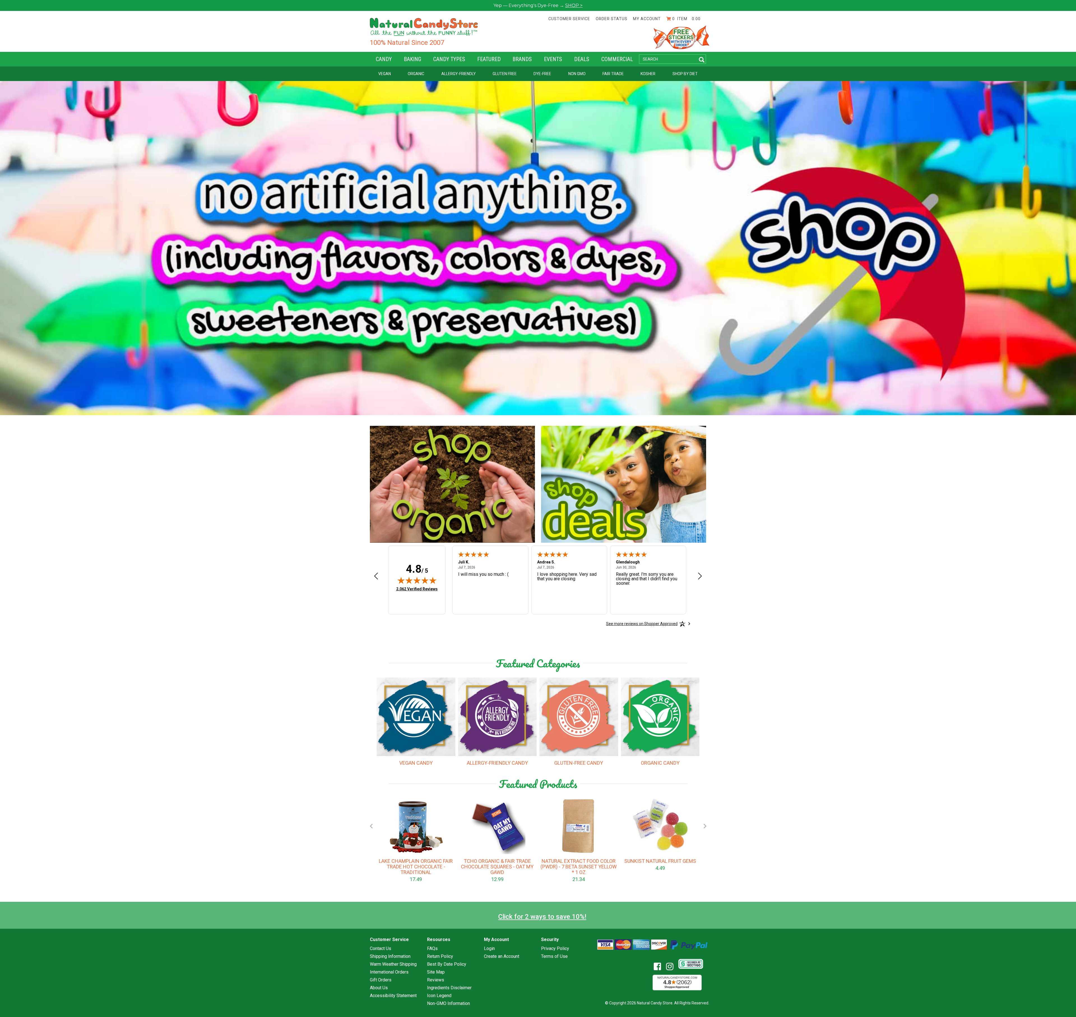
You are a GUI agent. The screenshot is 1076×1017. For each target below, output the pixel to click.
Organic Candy (660, 763)
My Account (647, 19)
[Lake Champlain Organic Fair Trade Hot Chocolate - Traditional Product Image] (416, 826)
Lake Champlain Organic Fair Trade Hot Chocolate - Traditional (416, 866)
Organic (416, 73)
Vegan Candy (416, 763)
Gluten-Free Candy (578, 763)
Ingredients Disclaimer (449, 988)
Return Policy (440, 956)
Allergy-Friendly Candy (497, 763)
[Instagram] (672, 966)
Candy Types (449, 59)
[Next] (705, 826)
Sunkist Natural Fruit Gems (660, 861)
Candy (384, 59)
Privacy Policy (555, 948)
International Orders (389, 972)
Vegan (384, 73)
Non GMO (577, 73)
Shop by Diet (685, 73)
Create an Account (501, 956)
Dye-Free (542, 73)
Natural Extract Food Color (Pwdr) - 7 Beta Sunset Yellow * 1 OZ (579, 866)
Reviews (435, 980)
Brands (522, 59)
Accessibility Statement (393, 995)
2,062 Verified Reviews (417, 588)
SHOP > (574, 5)
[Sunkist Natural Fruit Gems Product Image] (660, 826)
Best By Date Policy (446, 964)
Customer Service (569, 19)
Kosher (648, 73)
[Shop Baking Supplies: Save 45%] (452, 484)
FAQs (432, 948)
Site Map (436, 972)
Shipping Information (390, 956)
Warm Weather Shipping (393, 964)
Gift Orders (380, 980)
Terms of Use (554, 956)
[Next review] (700, 576)
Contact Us (380, 948)
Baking (412, 59)
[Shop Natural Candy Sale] (623, 484)
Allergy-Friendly (458, 73)
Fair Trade (613, 73)
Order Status (611, 19)
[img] (417, 580)
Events (553, 59)
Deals (581, 59)
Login (489, 948)
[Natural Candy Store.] (424, 26)
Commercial (617, 59)
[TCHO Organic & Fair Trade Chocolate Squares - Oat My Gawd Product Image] (497, 826)
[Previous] (371, 826)
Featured (489, 59)
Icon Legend (439, 995)
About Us (379, 988)
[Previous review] (376, 576)
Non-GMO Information (448, 1003)
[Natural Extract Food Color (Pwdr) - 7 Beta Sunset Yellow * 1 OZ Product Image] (579, 826)
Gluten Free (505, 73)
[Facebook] (659, 966)
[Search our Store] (701, 59)
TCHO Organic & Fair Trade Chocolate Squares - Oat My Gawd (497, 866)
